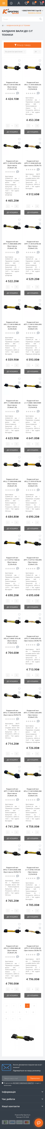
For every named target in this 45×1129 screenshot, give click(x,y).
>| (20, 1019)
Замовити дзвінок (34, 13)
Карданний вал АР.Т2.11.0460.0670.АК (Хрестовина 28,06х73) (32, 638)
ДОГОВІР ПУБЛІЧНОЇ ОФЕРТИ (23, 1083)
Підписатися (35, 1078)
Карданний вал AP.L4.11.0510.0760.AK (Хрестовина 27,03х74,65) (12, 85)
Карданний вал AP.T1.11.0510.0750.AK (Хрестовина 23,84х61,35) (32, 244)
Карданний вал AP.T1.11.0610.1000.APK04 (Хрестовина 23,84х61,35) (33, 325)
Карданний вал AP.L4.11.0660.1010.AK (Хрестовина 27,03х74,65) (12, 639)
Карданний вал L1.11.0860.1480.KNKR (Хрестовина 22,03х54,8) (32, 404)
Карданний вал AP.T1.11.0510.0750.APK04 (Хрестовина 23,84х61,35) (13, 164)
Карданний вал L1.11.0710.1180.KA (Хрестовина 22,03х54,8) (12, 561)
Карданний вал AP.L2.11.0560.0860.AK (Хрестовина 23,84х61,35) (12, 949)
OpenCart (27, 1115)
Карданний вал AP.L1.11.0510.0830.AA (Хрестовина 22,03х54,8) (32, 85)
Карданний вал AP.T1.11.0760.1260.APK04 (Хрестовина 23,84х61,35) (33, 713)
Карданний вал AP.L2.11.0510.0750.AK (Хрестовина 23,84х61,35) (32, 482)
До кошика (12, 132)
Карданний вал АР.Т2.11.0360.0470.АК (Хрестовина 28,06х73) (32, 163)
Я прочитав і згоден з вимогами (22, 1084)
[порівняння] (19, 64)
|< (7, 1006)
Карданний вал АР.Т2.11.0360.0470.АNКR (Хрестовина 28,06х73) (12, 712)
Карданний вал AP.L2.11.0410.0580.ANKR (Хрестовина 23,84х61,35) (33, 792)
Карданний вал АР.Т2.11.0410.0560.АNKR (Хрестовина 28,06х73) (12, 869)
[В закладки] (19, 61)
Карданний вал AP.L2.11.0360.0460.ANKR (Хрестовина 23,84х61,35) (12, 482)
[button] (18, 3)
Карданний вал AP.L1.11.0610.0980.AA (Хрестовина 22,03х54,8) (12, 325)
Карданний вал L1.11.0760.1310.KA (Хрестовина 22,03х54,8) (32, 870)
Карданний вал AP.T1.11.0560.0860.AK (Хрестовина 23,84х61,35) (12, 404)
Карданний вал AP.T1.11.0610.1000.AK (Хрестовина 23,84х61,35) (12, 792)
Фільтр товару (23, 45)
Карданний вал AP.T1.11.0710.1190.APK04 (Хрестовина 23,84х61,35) (33, 561)
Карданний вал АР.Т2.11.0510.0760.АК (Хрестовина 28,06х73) (32, 948)
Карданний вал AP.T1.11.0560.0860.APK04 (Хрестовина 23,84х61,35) (13, 244)
